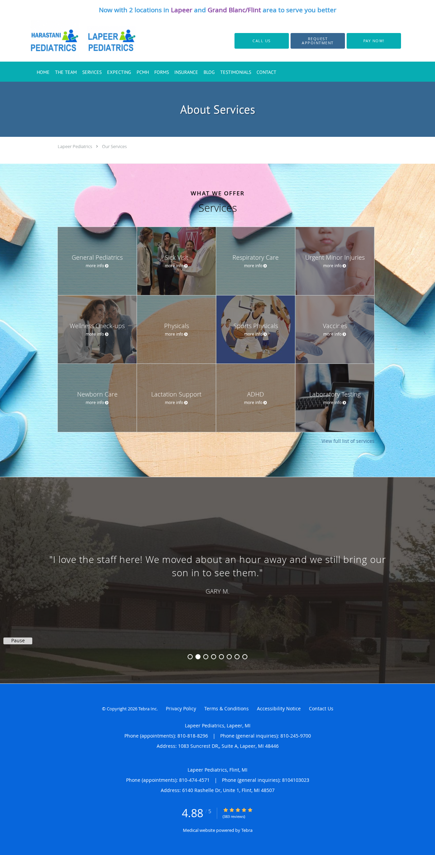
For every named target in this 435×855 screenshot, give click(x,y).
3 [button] (206, 657)
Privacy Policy (181, 708)
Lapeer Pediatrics (75, 146)
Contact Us (321, 708)
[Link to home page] (75, 41)
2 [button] (198, 657)
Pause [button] (18, 641)
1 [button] (190, 657)
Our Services (114, 146)
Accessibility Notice (279, 708)
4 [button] (213, 657)
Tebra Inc (147, 709)
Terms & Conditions (226, 708)
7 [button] (237, 657)
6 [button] (229, 657)
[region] (217, 573)
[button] (318, 41)
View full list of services (348, 441)
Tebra (247, 830)
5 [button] (221, 657)
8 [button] (245, 657)
